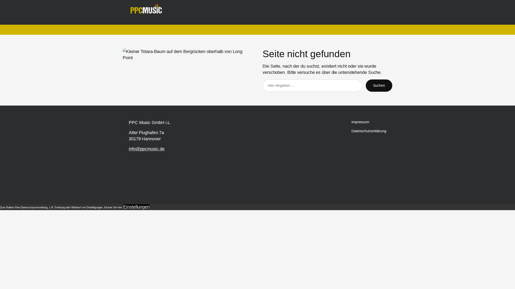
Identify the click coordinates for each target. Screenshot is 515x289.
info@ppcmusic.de (146, 148)
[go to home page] (148, 10)
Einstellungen (136, 206)
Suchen (379, 85)
